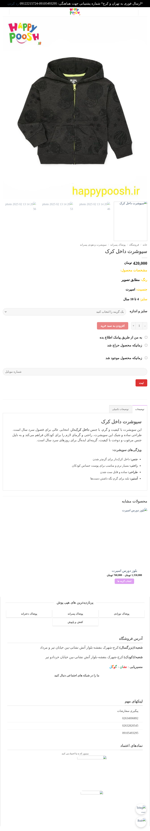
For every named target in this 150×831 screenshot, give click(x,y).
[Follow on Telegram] (81, 683)
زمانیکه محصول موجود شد (124, 358)
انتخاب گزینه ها (124, 581)
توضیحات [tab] (139, 409)
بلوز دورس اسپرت (124, 571)
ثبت (141, 382)
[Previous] (139, 108)
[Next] (7, 108)
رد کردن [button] (13, 3)
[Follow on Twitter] (92, 683)
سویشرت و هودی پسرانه (93, 244)
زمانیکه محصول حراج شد (125, 345)
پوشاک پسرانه (118, 244)
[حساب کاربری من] (14, 12)
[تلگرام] (141, 809)
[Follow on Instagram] (103, 683)
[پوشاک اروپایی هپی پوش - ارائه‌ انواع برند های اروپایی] (75, 12)
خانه (145, 244)
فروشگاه (134, 244)
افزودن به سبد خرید (113, 325)
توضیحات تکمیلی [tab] (120, 409)
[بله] (141, 822)
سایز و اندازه (138, 311)
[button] (144, 12)
